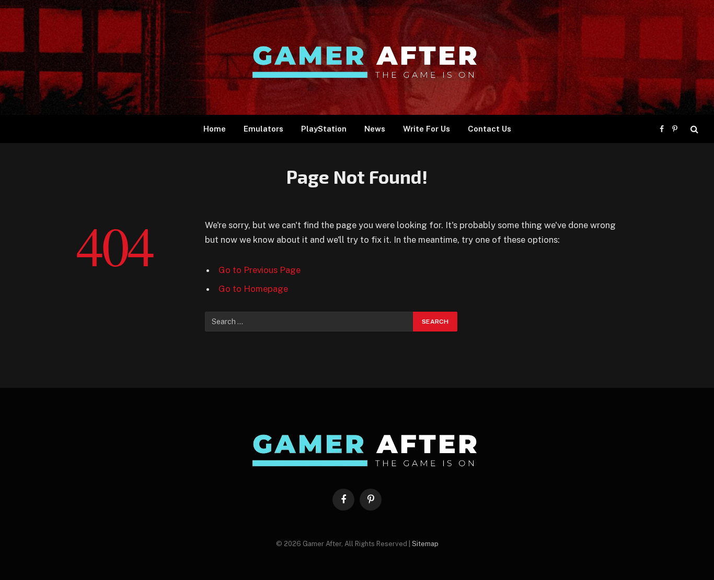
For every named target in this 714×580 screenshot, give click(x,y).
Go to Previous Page (259, 270)
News (374, 128)
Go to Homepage (253, 288)
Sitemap (425, 544)
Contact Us (489, 128)
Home (214, 128)
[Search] (693, 129)
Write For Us (426, 128)
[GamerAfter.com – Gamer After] (357, 57)
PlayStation (324, 128)
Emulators (263, 128)
